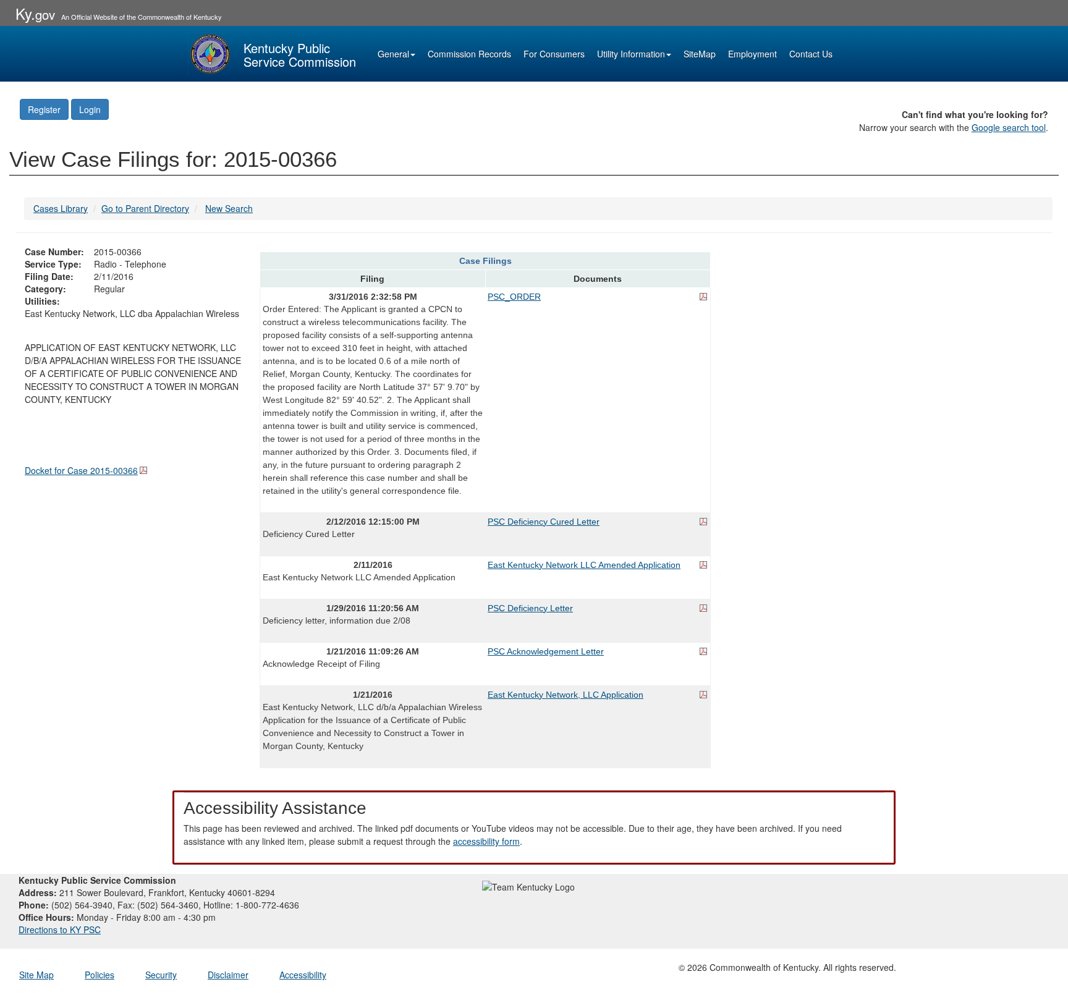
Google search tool (1009, 127)
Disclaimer (228, 974)
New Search (229, 208)
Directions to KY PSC (60, 929)
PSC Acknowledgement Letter (546, 651)
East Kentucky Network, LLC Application (565, 695)
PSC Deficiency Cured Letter (544, 522)
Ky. (35, 13)
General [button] (393, 54)
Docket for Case (81, 470)
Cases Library (60, 208)
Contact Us (811, 54)
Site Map (36, 974)
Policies (99, 974)
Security (161, 974)
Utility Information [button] (631, 54)
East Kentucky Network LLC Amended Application (584, 565)
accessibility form (486, 841)
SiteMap (700, 54)
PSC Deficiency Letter (530, 608)
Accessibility (302, 974)
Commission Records (469, 54)
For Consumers (554, 54)
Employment (752, 54)
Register (44, 109)
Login (90, 109)
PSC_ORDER (514, 297)
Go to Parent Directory (145, 208)
